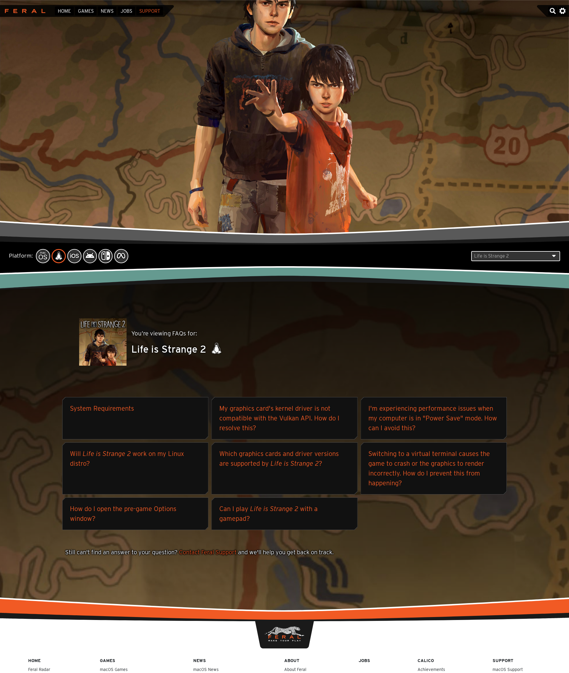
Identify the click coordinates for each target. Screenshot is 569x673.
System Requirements (102, 408)
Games (86, 11)
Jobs (126, 11)
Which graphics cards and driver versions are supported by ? (279, 458)
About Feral (295, 669)
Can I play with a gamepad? (268, 513)
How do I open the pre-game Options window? (123, 513)
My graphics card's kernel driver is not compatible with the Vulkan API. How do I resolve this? (279, 418)
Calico (426, 660)
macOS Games (114, 669)
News (107, 11)
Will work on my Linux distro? (127, 458)
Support (149, 11)
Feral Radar (39, 669)
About (291, 660)
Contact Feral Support (207, 552)
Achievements (431, 669)
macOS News (206, 669)
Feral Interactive (23, 11)
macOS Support (508, 669)
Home (64, 11)
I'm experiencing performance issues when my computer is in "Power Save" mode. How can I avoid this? (432, 418)
